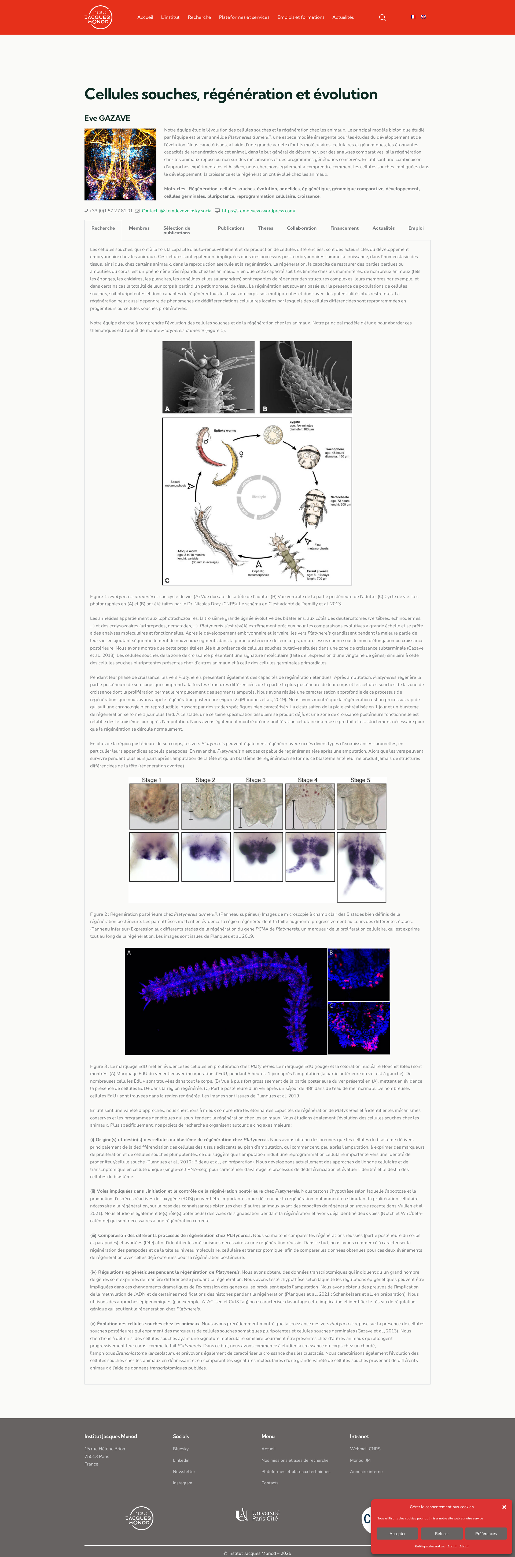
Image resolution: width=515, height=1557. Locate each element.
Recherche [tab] (103, 228)
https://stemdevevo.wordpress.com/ (258, 211)
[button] (504, 1507)
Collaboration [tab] (302, 228)
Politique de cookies (430, 1546)
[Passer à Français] (413, 17)
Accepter (397, 1533)
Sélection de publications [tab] (176, 230)
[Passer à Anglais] (423, 17)
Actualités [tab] (384, 228)
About (452, 1546)
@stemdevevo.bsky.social (186, 211)
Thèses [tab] (265, 228)
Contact (150, 211)
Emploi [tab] (416, 228)
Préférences (486, 1533)
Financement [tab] (344, 228)
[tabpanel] (257, 812)
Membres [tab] (139, 228)
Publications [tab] (231, 228)
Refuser (442, 1533)
